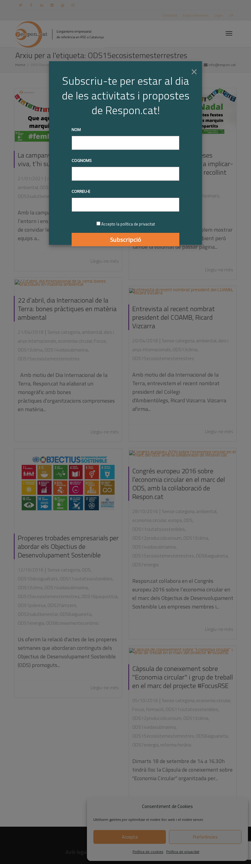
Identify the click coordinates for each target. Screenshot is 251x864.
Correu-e (81, 191)
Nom (76, 129)
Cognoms (82, 160)
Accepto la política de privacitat (128, 224)
